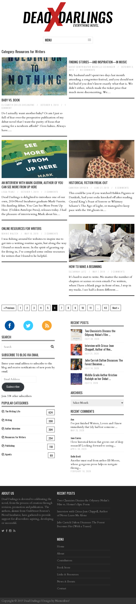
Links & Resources (68, 574)
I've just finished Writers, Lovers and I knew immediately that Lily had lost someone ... (96, 425)
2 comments (51, 191)
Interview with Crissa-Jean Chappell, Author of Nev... (99, 347)
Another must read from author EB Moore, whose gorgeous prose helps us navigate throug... (95, 464)
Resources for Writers (15, 437)
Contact (61, 588)
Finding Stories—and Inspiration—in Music (98, 62)
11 (90, 308)
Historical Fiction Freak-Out (88, 182)
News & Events (66, 581)
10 (82, 308)
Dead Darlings (32, 601)
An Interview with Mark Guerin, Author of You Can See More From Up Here (32, 184)
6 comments (122, 187)
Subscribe (12, 386)
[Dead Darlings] (68, 29)
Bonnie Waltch (10, 233)
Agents (8, 454)
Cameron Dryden (78, 187)
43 (105, 308)
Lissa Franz (8, 191)
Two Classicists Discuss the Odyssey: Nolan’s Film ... (100, 333)
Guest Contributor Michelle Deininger (92, 66)
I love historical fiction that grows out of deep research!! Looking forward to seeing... (97, 443)
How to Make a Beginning (85, 266)
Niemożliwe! (62, 601)
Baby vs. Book (11, 100)
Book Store (63, 567)
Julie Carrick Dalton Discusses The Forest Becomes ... (104, 362)
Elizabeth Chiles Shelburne (18, 105)
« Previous (9, 308)
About (60, 553)
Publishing (10, 445)
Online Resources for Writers (21, 228)
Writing (8, 420)
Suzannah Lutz (78, 271)
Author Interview (12, 428)
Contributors (64, 560)
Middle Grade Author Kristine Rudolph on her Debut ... (101, 377)
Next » (115, 308)
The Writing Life (12, 411)
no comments (87, 69)
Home (60, 546)
